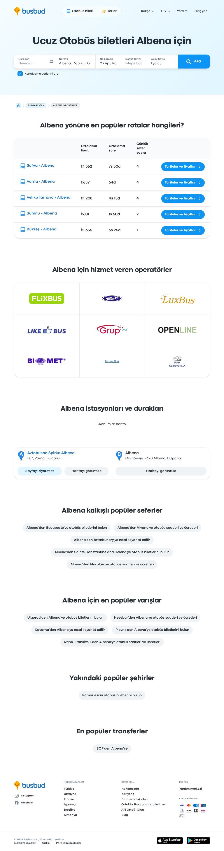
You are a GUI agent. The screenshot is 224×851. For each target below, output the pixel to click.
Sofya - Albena (40, 165)
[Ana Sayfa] (18, 105)
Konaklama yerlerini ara (41, 73)
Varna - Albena (41, 181)
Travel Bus (112, 361)
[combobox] (31, 61)
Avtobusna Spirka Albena (51, 453)
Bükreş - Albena (41, 229)
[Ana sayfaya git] (29, 11)
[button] (51, 61)
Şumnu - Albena (42, 213)
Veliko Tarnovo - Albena (48, 197)
